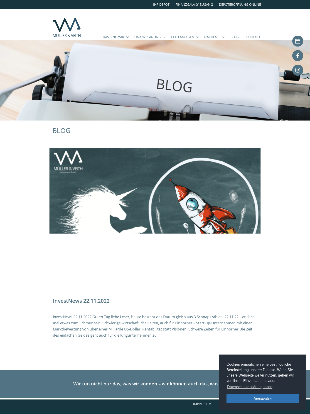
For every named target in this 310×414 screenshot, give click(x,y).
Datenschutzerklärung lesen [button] (249, 387)
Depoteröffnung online (240, 4)
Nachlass (212, 37)
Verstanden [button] (263, 398)
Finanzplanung (147, 37)
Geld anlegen (182, 37)
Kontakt (253, 37)
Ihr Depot (161, 4)
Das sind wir (113, 37)
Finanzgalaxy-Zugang (194, 4)
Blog (235, 37)
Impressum (202, 404)
